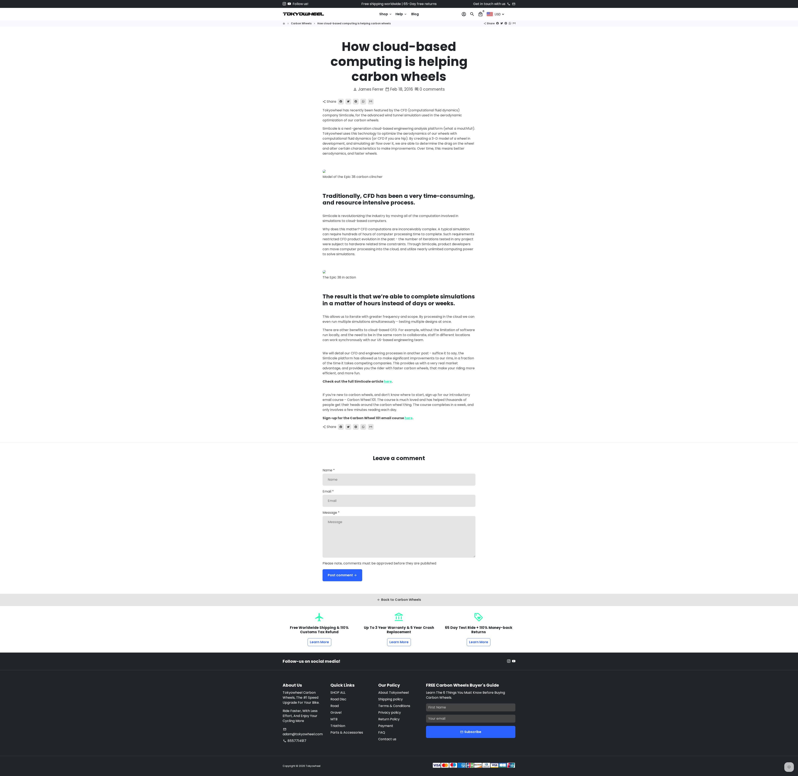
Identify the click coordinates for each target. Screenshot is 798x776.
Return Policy (389, 719)
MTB (333, 719)
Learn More (319, 642)
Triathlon (337, 725)
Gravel (335, 712)
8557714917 (294, 740)
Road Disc (338, 699)
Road (334, 705)
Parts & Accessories (346, 732)
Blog (415, 14)
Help (401, 14)
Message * (331, 512)
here (388, 381)
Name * (329, 470)
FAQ (381, 732)
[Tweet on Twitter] (501, 23)
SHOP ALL (337, 692)
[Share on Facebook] (497, 23)
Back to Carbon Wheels (399, 599)
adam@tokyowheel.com (303, 732)
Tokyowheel (313, 766)
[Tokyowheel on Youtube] (289, 3)
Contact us (387, 739)
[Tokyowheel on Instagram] (284, 3)
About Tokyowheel (393, 692)
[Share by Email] (514, 23)
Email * (328, 491)
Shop (385, 14)
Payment (385, 725)
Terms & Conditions (394, 705)
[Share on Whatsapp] (510, 23)
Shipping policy (390, 699)
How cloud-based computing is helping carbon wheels (354, 23)
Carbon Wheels (301, 23)
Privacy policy (389, 712)
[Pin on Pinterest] (506, 23)
